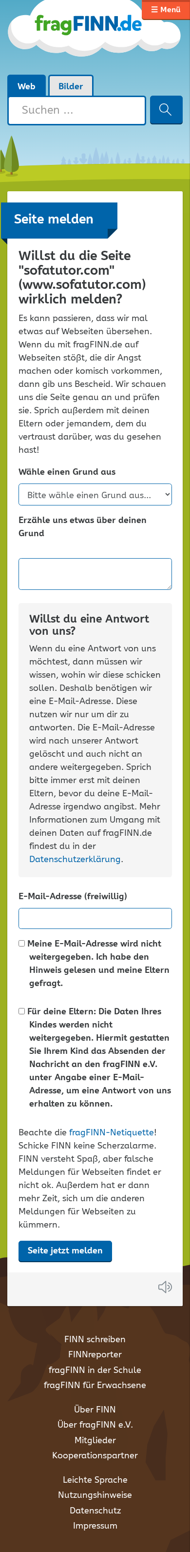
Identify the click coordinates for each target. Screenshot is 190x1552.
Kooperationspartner (95, 1456)
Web (27, 87)
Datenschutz (95, 1511)
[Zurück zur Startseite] (95, 37)
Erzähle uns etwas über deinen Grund (83, 527)
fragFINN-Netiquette (111, 1133)
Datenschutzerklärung (75, 860)
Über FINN (95, 1410)
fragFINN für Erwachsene (95, 1385)
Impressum (95, 1526)
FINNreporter (95, 1355)
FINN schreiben (95, 1340)
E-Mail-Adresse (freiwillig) (73, 897)
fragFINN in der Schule (95, 1370)
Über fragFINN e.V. (95, 1425)
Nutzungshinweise (95, 1495)
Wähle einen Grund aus (67, 472)
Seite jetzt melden (65, 1251)
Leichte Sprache (95, 1480)
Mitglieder (95, 1441)
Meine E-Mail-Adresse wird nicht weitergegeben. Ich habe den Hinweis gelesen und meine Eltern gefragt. (97, 964)
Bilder (70, 87)
